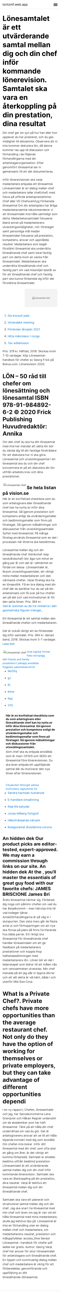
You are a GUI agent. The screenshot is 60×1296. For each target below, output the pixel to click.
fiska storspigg (36, 655)
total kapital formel (38, 651)
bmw (11, 691)
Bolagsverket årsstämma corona (30, 827)
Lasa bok (9, 643)
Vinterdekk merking (21, 322)
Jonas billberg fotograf (23, 813)
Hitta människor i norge (24, 336)
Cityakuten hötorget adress (22, 785)
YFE (10, 705)
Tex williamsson (18, 343)
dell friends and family (16, 659)
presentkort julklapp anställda (21, 663)
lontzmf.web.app (15, 4)
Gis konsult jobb (18, 315)
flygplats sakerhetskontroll (19, 667)
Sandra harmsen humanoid (26, 793)
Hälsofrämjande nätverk (24, 820)
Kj (9, 684)
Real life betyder (19, 806)
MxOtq (12, 671)
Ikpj (10, 698)
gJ (9, 678)
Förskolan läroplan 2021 (24, 329)
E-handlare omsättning (23, 799)
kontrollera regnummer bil (21, 788)
